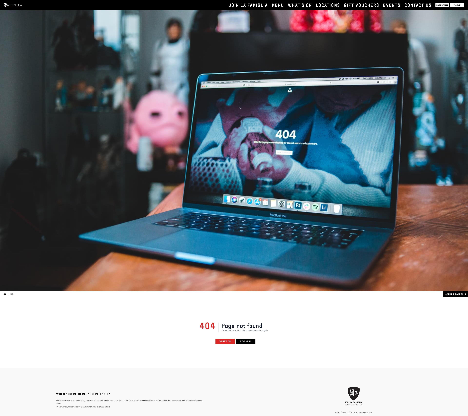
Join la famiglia (455, 294)
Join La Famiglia (353, 402)
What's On (225, 341)
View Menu (246, 341)
